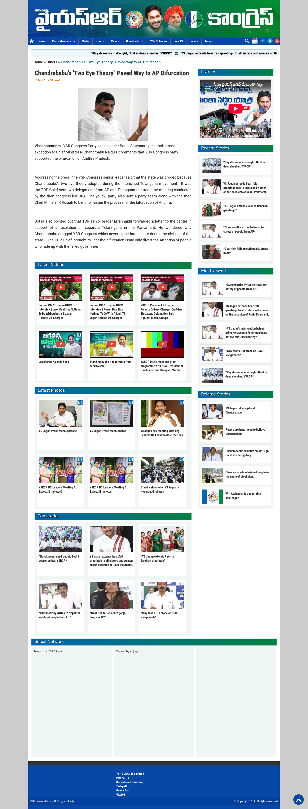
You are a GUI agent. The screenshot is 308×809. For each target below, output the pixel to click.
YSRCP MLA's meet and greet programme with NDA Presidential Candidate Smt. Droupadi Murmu (162, 366)
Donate (194, 41)
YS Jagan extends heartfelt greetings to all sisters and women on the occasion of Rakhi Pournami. (221, 53)
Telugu (209, 41)
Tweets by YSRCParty (48, 651)
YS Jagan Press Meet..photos (108, 431)
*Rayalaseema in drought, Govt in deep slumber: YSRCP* (102, 53)
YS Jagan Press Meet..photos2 (58, 431)
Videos (115, 41)
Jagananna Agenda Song (54, 362)
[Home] (154, 18)
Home (31, 41)
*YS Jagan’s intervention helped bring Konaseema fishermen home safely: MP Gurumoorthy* (246, 333)
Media (85, 41)
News (42, 41)
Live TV (178, 41)
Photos (100, 41)
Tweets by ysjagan (128, 651)
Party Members (61, 41)
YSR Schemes (158, 41)
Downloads (133, 41)
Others (52, 62)
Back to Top (298, 799)
